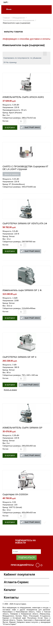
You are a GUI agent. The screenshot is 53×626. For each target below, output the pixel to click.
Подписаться (26, 557)
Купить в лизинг (10, 389)
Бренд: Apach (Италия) (12, 113)
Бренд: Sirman (9, 236)
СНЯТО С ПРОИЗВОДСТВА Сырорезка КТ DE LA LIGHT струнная (25, 167)
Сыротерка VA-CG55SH (15, 494)
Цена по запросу (12, 174)
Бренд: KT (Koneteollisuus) (14, 184)
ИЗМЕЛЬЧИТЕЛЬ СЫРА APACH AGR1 (23, 97)
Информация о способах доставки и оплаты (26, 39)
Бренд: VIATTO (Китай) (12, 507)
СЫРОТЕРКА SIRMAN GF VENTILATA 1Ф (25, 223)
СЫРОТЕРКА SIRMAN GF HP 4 (19, 357)
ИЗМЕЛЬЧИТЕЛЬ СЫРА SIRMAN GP (22, 427)
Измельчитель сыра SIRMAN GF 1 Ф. (22, 290)
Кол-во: (6, 121)
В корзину (10, 128)
